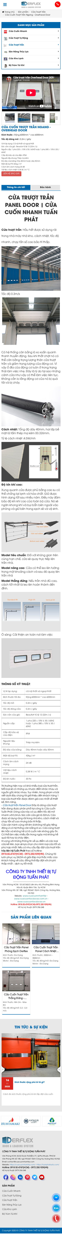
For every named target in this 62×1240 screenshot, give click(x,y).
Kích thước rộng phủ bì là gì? (30, 1082)
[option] (10, 118)
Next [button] (57, 118)
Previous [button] (5, 118)
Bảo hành (45, 187)
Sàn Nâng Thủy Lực (19, 52)
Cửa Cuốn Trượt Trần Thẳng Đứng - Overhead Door (16, 996)
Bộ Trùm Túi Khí (16, 65)
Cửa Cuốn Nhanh (18, 31)
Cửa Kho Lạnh (16, 59)
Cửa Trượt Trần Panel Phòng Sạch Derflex (16, 949)
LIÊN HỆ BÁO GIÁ (11, 174)
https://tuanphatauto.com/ (48, 1164)
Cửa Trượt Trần (16, 45)
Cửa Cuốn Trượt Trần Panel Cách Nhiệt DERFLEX (46, 949)
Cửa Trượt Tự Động (18, 38)
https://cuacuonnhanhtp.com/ (22, 1164)
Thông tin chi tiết (16, 187)
